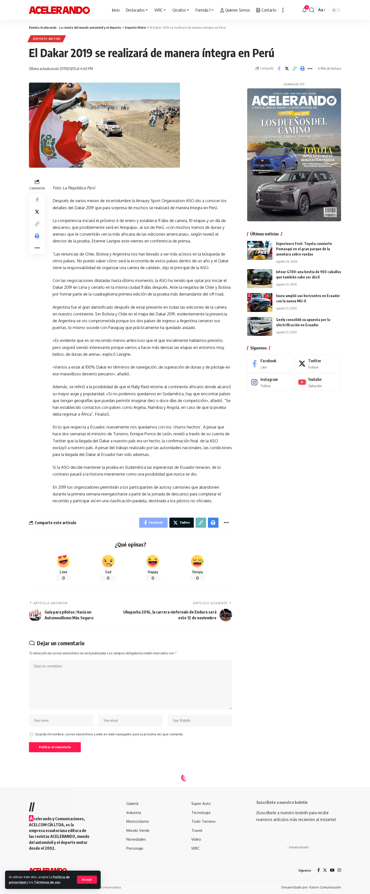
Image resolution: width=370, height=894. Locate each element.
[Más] (282, 10)
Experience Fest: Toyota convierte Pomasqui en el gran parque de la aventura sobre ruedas (304, 248)
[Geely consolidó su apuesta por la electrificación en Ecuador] (259, 326)
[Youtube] (318, 382)
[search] (311, 10)
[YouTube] (332, 870)
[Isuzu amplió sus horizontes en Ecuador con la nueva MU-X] (259, 302)
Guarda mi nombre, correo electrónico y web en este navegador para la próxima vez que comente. (109, 734)
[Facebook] (270, 363)
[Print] (302, 68)
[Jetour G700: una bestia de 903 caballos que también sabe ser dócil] (259, 278)
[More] (310, 68)
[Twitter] (318, 363)
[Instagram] (270, 382)
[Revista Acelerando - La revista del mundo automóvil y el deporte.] (59, 10)
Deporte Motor (46, 39)
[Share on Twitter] (286, 68)
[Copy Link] (294, 68)
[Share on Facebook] (278, 68)
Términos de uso (47, 882)
